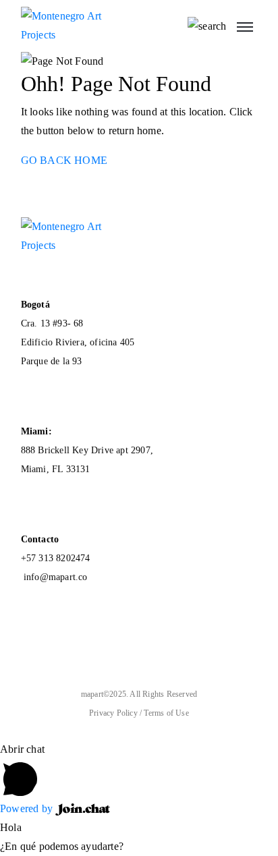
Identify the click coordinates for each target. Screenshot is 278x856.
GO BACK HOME (64, 160)
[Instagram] (87, 650)
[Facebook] (60, 650)
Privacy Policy (114, 713)
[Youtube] (33, 650)
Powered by (27, 808)
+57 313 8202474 (55, 558)
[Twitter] (114, 650)
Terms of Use (166, 713)
